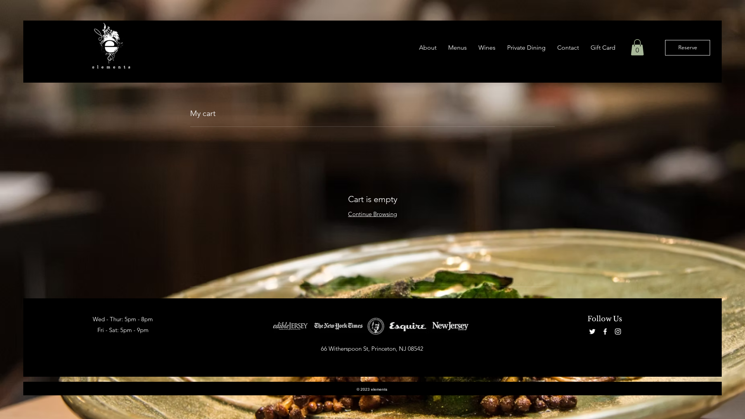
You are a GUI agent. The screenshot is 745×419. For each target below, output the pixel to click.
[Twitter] (592, 331)
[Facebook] (605, 331)
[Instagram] (618, 331)
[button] (457, 47)
